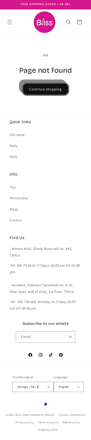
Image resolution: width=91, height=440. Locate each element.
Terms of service (48, 422)
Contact (16, 220)
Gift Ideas (17, 135)
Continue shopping (45, 89)
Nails (13, 156)
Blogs (14, 209)
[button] (9, 22)
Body (13, 146)
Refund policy (71, 422)
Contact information (72, 414)
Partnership (19, 198)
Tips (13, 187)
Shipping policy (48, 429)
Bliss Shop (22, 414)
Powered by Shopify (42, 414)
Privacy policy (24, 422)
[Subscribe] (69, 337)
